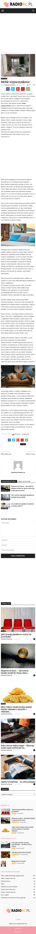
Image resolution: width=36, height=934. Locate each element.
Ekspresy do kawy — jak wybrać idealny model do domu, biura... (15, 671)
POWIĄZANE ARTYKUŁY (9, 481)
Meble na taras (30, 454)
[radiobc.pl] (18, 4)
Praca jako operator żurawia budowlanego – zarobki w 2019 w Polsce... (22, 844)
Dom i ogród (4, 78)
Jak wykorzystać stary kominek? (21, 852)
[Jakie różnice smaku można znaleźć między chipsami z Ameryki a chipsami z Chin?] (18, 692)
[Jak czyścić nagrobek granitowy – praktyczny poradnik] (5, 497)
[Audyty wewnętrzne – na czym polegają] (18, 767)
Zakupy (3, 631)
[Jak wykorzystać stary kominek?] (5, 855)
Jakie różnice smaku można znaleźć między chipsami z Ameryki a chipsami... (16, 709)
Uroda (13, 863)
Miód (2, 884)
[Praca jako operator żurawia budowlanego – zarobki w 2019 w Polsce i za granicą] (5, 845)
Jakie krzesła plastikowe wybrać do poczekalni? (16, 635)
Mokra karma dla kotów (8, 889)
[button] (33, 10)
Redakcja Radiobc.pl (9, 85)
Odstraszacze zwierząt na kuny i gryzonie (13, 897)
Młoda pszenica (5, 881)
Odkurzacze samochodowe (9, 886)
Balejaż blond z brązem (19, 861)
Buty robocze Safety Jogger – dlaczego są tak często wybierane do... (17, 746)
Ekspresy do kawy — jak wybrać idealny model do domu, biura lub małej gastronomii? (22, 488)
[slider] (6, 434)
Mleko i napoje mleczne (8, 878)
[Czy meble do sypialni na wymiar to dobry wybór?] (5, 506)
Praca (2, 778)
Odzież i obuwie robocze (8, 892)
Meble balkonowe (6, 454)
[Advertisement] (18, 32)
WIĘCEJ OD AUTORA (24, 481)
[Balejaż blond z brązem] (3, 863)
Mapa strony (18, 928)
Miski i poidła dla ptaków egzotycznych (12, 876)
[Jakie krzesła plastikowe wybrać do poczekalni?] (18, 619)
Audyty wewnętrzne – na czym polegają (18, 781)
